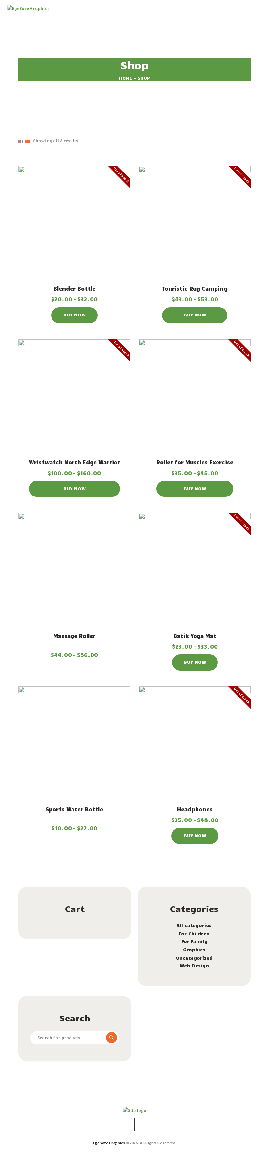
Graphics (194, 949)
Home (125, 78)
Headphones (195, 809)
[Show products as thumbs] (20, 141)
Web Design (194, 965)
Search (110, 1037)
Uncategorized (194, 958)
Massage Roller (74, 635)
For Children (194, 933)
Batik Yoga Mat (195, 635)
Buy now (74, 314)
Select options (74, 222)
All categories (194, 925)
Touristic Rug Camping (194, 288)
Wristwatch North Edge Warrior (74, 462)
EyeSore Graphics (109, 1142)
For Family (194, 941)
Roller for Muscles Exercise (194, 462)
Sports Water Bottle (74, 809)
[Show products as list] (27, 141)
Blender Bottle (74, 288)
